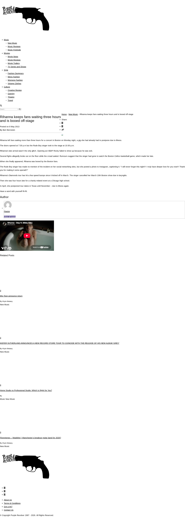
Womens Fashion (15, 80)
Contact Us (8, 510)
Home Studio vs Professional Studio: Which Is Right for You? (26, 390)
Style (6, 70)
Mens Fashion (14, 77)
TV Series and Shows (17, 67)
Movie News (13, 57)
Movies (7, 53)
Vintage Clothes (14, 83)
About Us (8, 500)
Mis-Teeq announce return (11, 296)
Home (64, 114)
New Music (12, 43)
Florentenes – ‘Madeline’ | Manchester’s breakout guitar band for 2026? (30, 438)
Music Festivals (14, 50)
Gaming (11, 94)
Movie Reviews (14, 60)
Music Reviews (14, 46)
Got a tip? (8, 507)
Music (6, 40)
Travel (10, 100)
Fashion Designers (16, 73)
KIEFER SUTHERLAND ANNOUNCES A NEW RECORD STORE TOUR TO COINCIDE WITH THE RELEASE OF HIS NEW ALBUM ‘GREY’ (59, 343)
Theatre (11, 97)
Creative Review (15, 90)
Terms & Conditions (12, 503)
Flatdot (7, 211)
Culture (7, 87)
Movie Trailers (14, 63)
